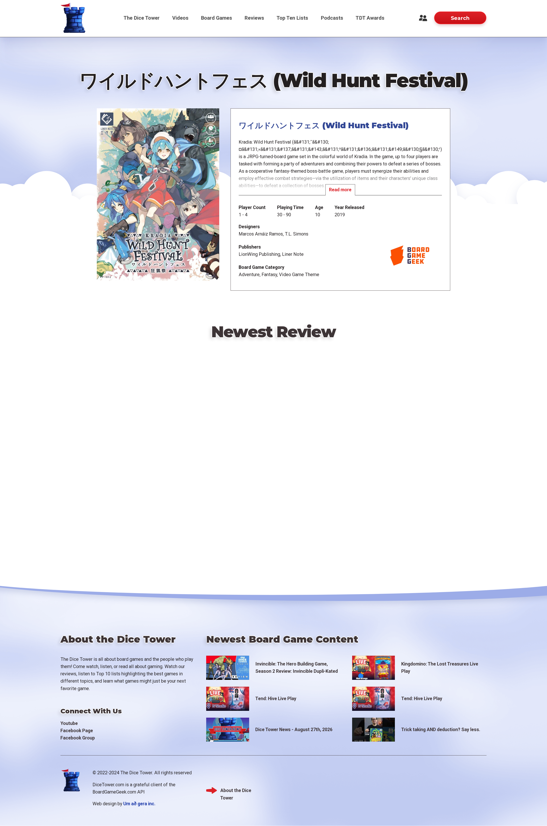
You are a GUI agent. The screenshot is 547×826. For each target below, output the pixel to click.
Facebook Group (77, 738)
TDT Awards (370, 18)
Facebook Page (76, 730)
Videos (180, 18)
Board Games (216, 18)
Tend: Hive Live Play (275, 698)
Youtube (69, 723)
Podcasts (332, 18)
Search (460, 18)
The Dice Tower (142, 18)
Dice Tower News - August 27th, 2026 (293, 729)
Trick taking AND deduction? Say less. (440, 729)
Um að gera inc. (139, 803)
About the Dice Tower (235, 791)
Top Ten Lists (292, 18)
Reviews (254, 18)
